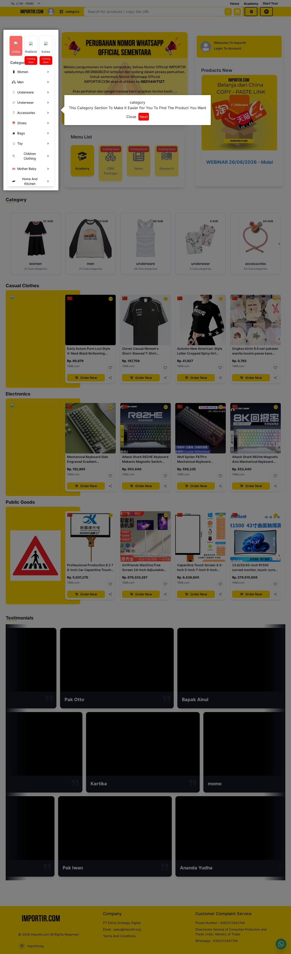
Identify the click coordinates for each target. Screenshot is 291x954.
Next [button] (144, 116)
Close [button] (131, 116)
